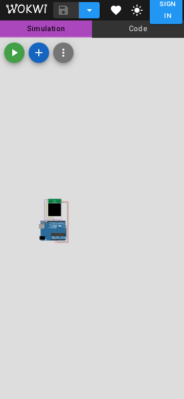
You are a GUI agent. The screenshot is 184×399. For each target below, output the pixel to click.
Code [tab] (138, 29)
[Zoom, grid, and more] (63, 52)
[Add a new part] (39, 52)
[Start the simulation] (14, 52)
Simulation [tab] (46, 29)
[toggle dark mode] (137, 10)
